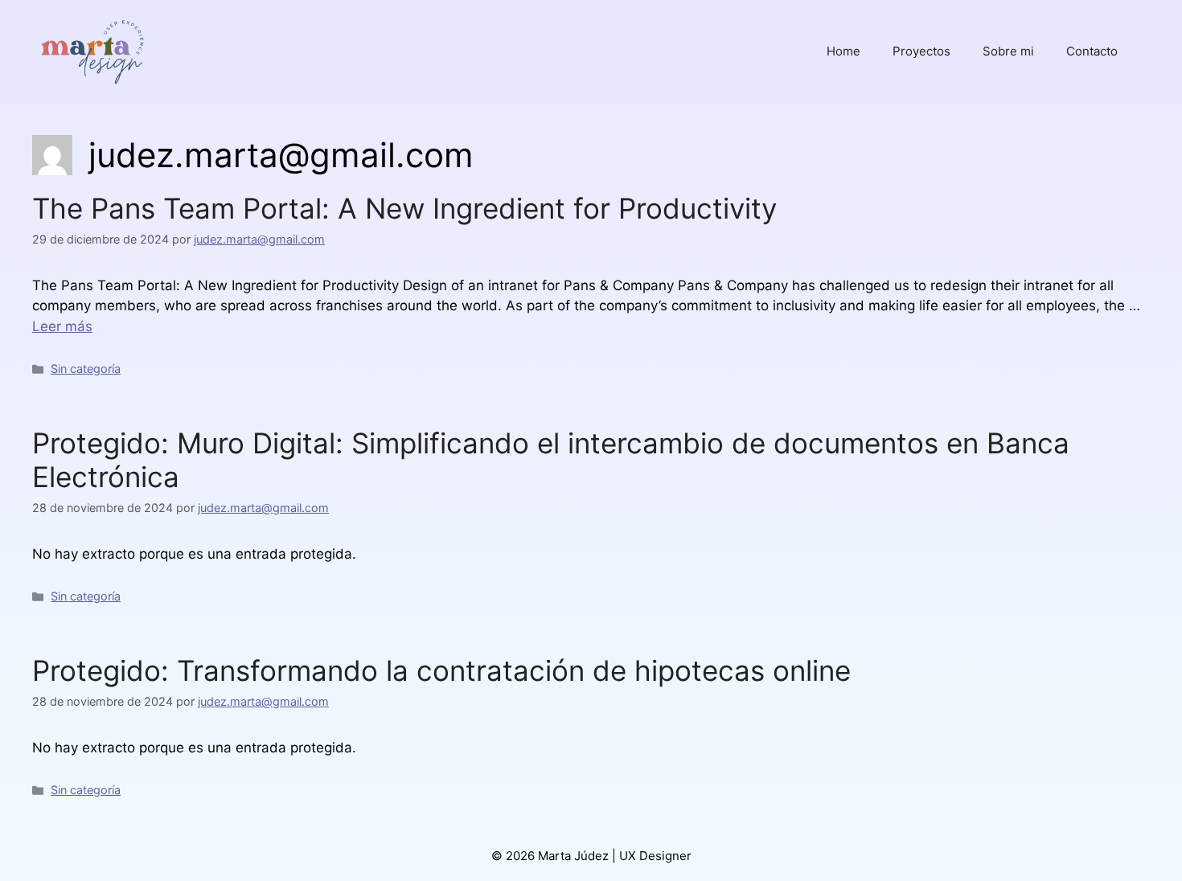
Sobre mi (1008, 51)
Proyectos (921, 51)
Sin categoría (86, 368)
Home (843, 51)
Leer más (62, 326)
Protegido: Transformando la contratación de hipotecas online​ (441, 670)
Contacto (1092, 51)
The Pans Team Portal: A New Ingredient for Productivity (404, 208)
